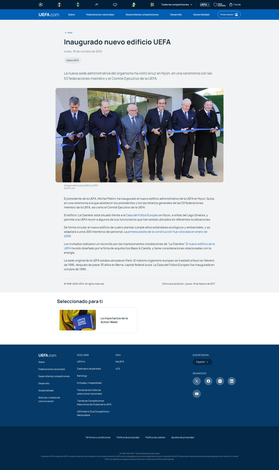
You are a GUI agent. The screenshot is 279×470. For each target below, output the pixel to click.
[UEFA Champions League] (40, 4)
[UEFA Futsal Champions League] (96, 4)
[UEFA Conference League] (78, 4)
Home (48, 14)
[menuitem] (73, 14)
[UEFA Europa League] (59, 4)
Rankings (82, 375)
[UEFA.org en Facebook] (208, 384)
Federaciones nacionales (51, 369)
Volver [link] (70, 32)
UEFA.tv (81, 361)
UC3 (118, 368)
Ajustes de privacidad (182, 437)
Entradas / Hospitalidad (89, 382)
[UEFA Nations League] (152, 4)
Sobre (41, 362)
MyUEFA (120, 361)
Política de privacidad (128, 437)
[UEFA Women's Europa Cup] (133, 4)
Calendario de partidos (89, 368)
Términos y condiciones (97, 437)
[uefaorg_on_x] (197, 384)
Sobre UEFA (72, 60)
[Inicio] (47, 355)
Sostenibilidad (45, 390)
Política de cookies (155, 437)
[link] (71, 14)
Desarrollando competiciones (54, 376)
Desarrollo (43, 383)
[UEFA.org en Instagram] (220, 384)
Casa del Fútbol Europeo (142, 215)
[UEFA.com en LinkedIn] (232, 384)
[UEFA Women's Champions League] (115, 4)
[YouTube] (197, 397)
